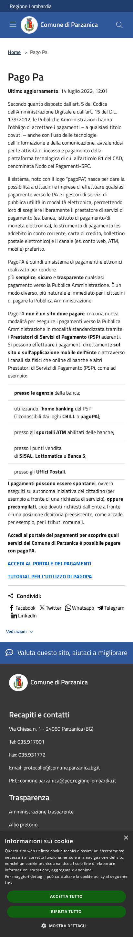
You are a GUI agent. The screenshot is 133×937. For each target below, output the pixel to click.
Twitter (54, 608)
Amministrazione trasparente (41, 811)
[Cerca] (119, 25)
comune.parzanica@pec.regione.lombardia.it (68, 780)
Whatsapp (83, 608)
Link (8, 883)
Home (14, 52)
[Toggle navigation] (13, 24)
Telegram (114, 608)
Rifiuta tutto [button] (66, 911)
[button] (66, 926)
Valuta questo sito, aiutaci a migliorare (72, 652)
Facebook (25, 608)
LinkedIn (27, 615)
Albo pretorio (23, 824)
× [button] (125, 837)
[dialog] (66, 884)
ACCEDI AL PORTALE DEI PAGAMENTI (49, 563)
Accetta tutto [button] (66, 896)
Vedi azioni (16, 631)
